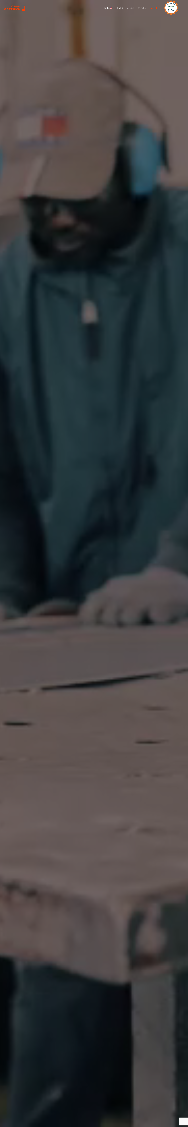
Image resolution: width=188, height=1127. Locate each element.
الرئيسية (154, 8)
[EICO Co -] (171, 8)
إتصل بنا (120, 8)
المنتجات (130, 8)
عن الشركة (142, 8)
